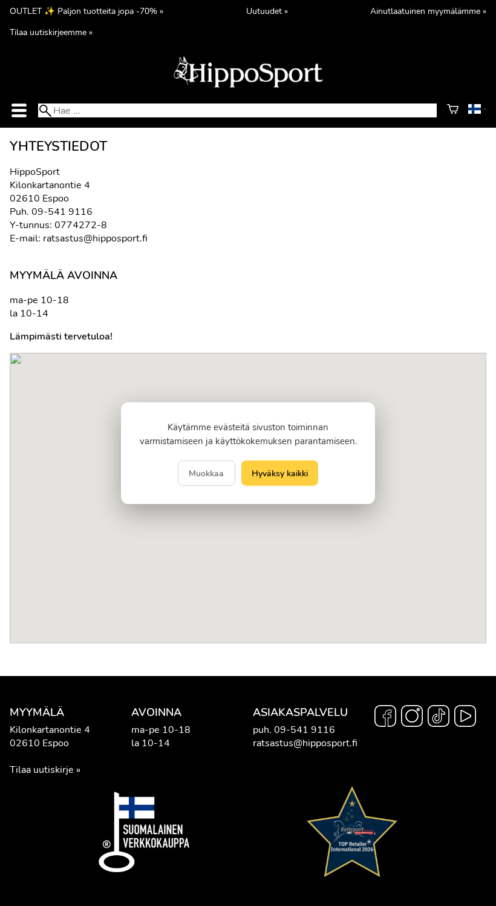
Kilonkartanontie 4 (50, 730)
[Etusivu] (248, 86)
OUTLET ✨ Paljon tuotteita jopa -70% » (86, 11)
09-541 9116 (62, 211)
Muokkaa (206, 473)
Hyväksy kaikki (280, 473)
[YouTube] (465, 717)
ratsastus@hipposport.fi (95, 238)
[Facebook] (385, 717)
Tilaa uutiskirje (42, 769)
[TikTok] (438, 717)
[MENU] (19, 110)
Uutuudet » (267, 11)
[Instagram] (412, 717)
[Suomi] (477, 110)
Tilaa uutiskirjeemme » (51, 32)
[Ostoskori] (452, 110)
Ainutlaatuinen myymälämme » (428, 11)
